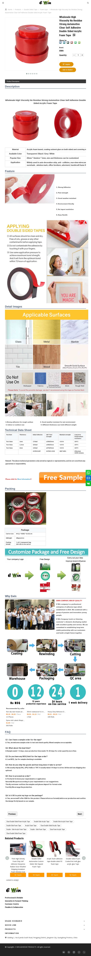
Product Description (13, 81)
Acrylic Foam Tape (31, 825)
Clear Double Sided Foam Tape (15, 833)
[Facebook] (68, 952)
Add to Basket (68, 70)
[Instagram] (79, 952)
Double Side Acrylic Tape (41, 821)
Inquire (67, 64)
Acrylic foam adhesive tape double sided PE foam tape (54, 861)
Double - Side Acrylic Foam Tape (16, 829)
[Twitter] (84, 952)
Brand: (61, 47)
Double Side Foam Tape (13, 825)
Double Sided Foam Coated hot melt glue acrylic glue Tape (73, 861)
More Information (23, 479)
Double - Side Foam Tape (38, 829)
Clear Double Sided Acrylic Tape (50, 825)
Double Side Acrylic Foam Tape (63, 821)
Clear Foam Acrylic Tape (57, 829)
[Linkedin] (73, 952)
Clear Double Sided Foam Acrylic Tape (18, 821)
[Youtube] (63, 952)
